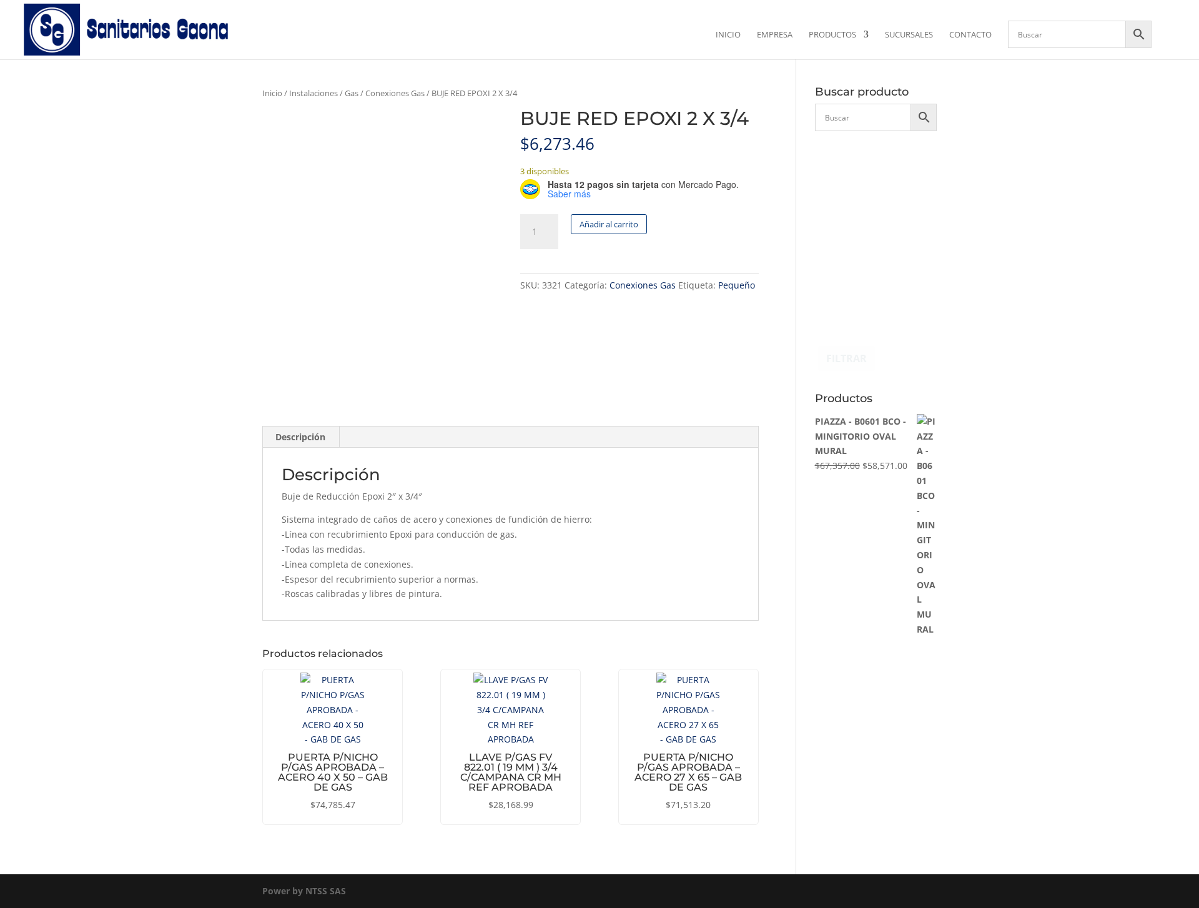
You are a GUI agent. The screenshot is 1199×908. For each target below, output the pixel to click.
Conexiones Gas (395, 93)
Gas (351, 93)
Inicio (728, 35)
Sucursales (909, 35)
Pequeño (736, 285)
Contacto (970, 35)
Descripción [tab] (300, 437)
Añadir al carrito (609, 224)
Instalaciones (313, 93)
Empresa (774, 35)
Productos (832, 35)
